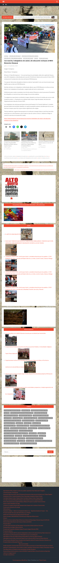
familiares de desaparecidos (19, 428)
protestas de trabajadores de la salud (28, 158)
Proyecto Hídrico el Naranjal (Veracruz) (12, 542)
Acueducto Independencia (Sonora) (24, 532)
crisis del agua (17, 418)
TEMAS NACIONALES (43, 58)
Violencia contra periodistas (20, 549)
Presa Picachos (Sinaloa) (9, 540)
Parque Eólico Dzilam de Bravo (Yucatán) (33, 525)
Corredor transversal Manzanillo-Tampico (13, 499)
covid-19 (7, 418)
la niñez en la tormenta (11, 430)
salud (39, 158)
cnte (6, 413)
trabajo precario (45, 158)
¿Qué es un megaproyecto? (9, 553)
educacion (36, 423)
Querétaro (9, 545)
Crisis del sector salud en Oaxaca (30, 56)
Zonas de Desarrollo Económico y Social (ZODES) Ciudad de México (19, 551)
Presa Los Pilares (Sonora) (42, 538)
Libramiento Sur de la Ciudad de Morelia (33, 499)
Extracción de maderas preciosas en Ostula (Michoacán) (32, 545)
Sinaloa (34, 547)
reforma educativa (10, 441)
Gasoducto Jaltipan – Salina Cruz (11, 510)
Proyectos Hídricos (8, 531)
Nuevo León (16, 521)
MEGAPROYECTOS (16, 516)
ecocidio (27, 423)
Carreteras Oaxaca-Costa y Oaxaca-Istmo (13, 498)
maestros (32, 433)
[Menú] (3, 1)
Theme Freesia (42, 560)
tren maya (30, 441)
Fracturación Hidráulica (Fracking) (11, 507)
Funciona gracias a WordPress (20, 560)
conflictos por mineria (11, 415)
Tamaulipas (46, 547)
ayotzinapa (26, 410)
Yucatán (29, 549)
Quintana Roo (15, 545)
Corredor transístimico (8, 554)
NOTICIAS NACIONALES (28, 58)
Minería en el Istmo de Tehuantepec (27, 520)
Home (4, 516)
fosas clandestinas (44, 428)
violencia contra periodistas (28, 443)
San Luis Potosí (49, 545)
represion (21, 441)
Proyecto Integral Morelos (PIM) (30, 529)
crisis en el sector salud (9, 156)
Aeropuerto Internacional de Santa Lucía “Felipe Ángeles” (38, 494)
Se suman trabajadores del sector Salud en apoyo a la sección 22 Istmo (46, 143)
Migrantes (29, 516)
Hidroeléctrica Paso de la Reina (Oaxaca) (13, 536)
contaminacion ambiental (40, 415)
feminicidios (32, 428)
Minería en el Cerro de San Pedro (11, 520)
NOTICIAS (46, 520)
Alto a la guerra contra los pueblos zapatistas (20, 490)
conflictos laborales (41, 413)
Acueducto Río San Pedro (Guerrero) (41, 532)
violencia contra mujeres (11, 443)
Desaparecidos (23, 505)
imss (47, 156)
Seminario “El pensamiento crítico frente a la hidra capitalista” (18, 547)
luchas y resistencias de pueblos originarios (16, 433)
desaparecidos (9, 423)
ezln (6, 428)
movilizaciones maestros (30, 435)
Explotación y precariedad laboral (13, 58)
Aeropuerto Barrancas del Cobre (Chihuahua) (14, 494)
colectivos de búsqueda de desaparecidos (22, 413)
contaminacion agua (25, 415)
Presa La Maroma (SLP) (30, 538)
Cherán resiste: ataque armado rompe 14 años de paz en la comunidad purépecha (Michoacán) (28, 373)
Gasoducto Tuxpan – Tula (42, 510)
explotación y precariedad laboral (37, 156)
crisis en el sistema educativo (12, 420)
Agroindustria (6, 490)
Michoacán (24, 516)
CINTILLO (6, 56)
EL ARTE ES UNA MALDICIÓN (13, 234)
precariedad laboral (10, 438)
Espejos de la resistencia (32, 505)
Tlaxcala (52, 547)
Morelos (38, 520)
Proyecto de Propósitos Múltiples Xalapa (13, 529)
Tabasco (42, 547)
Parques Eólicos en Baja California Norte (13, 527)
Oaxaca (36, 58)
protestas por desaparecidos (34, 438)
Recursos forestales (23, 543)
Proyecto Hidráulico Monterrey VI (43, 540)
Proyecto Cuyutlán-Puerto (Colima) (36, 501)
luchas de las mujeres (25, 430)
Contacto (5, 505)
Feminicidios (42, 505)
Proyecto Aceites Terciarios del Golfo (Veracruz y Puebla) (16, 512)
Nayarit (42, 520)
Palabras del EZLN (27, 521)
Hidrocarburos (6, 509)
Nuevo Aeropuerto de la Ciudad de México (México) (15, 501)
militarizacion (9, 435)
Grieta (29, 8)
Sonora (38, 547)
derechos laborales (41, 420)
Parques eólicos (7, 523)
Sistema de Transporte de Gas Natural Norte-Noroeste (16, 514)
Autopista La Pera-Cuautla (9, 496)
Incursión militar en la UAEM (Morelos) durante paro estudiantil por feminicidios (25, 333)
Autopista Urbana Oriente (36, 496)
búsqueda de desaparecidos (39, 410)
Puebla (5, 545)
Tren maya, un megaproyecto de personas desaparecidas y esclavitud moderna (34, 169)
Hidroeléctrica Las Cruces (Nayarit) (29, 534)
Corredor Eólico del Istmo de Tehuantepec (13, 525)
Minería (5, 518)
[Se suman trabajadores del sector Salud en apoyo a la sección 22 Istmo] (46, 135)
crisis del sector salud (30, 418)
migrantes (41, 433)
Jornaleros (9, 516)
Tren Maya (5, 549)
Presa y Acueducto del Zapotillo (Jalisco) (24, 540)
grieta (5, 65)
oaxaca (42, 435)
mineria (18, 435)
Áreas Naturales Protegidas (38, 490)
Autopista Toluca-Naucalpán (23, 496)
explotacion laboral (23, 425)
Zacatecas (33, 549)
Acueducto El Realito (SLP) (9, 532)
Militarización (35, 516)
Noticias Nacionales (8, 521)
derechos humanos (28, 420)
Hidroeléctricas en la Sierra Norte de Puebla (13, 538)
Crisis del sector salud (15, 56)
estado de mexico (9, 425)
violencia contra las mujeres (44, 441)
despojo (19, 423)
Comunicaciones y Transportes (10, 492)
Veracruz (11, 549)
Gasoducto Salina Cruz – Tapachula (27, 510)
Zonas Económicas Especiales (43, 551)
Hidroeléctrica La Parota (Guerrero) (11, 534)
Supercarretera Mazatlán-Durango (11, 503)
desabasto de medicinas (22, 156)
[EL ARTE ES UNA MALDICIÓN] (26, 234)
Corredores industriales (13, 505)
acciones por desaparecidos (12, 410)
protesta (21, 438)
